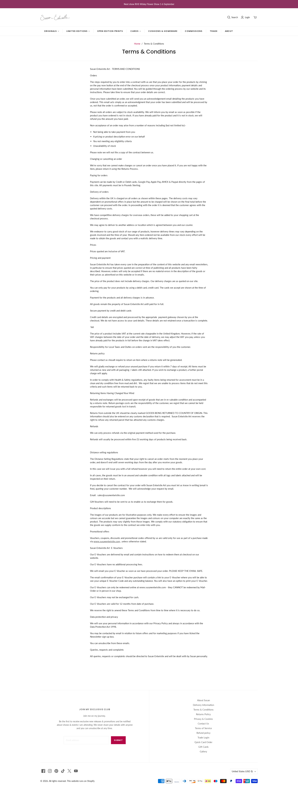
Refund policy (203, 732)
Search (234, 17)
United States (242, 771)
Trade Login (203, 737)
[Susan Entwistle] (55, 17)
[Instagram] (50, 771)
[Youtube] (76, 771)
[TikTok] (63, 771)
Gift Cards (203, 746)
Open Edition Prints (110, 31)
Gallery (203, 751)
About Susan (203, 700)
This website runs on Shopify (81, 781)
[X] (69, 771)
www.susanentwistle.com (107, 541)
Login (247, 17)
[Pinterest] (56, 771)
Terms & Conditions (203, 709)
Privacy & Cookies (203, 718)
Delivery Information (203, 704)
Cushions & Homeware (162, 31)
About (229, 31)
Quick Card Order (203, 742)
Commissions (193, 31)
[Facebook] (43, 771)
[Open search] (228, 17)
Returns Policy (203, 714)
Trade (213, 31)
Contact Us (203, 723)
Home (137, 43)
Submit (118, 740)
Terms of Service (203, 728)
